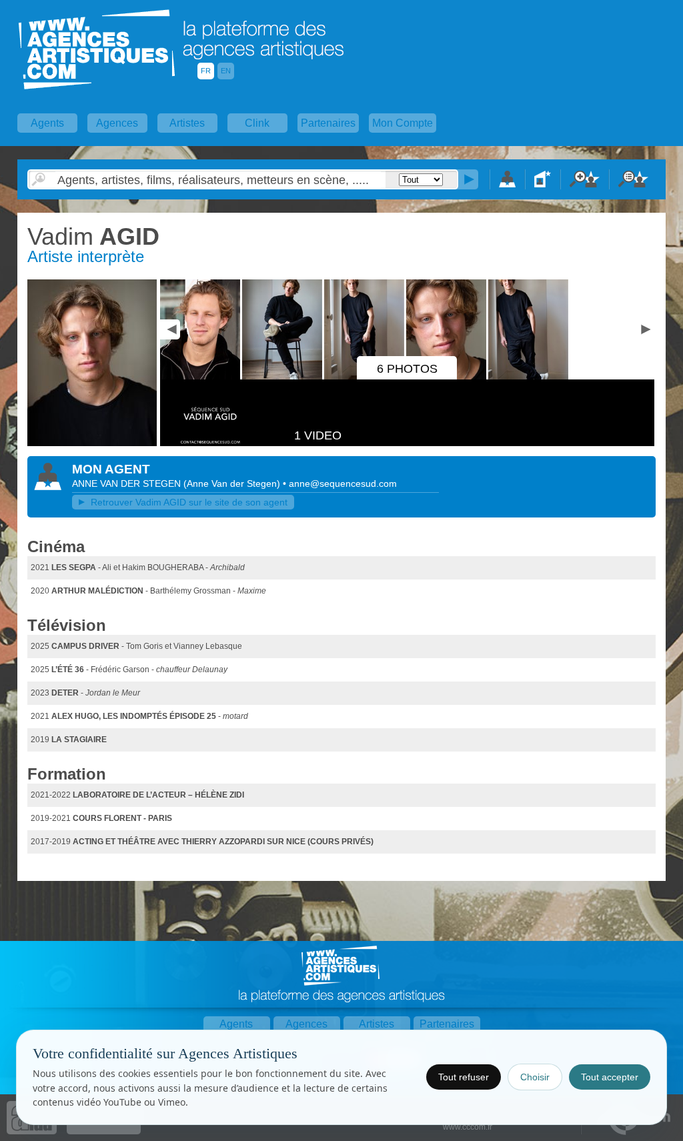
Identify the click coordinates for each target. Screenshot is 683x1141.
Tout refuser (463, 1077)
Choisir (535, 1077)
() (233, 483)
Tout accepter (609, 1077)
